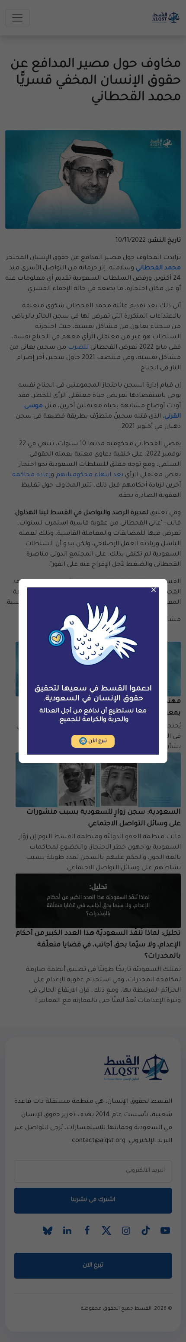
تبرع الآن (97, 741)
